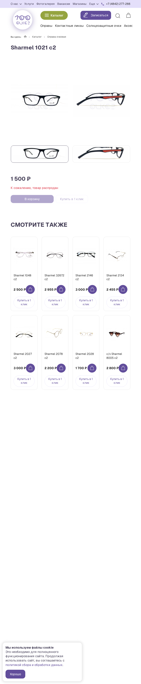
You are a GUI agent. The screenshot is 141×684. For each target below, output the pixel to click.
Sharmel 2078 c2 (54, 355)
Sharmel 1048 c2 (22, 277)
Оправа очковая (56, 36)
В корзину (32, 199)
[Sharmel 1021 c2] (39, 101)
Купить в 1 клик (72, 199)
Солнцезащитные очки (103, 25)
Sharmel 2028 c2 (84, 355)
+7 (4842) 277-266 (118, 3)
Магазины (79, 3)
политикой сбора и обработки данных (34, 665)
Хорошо (15, 674)
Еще (92, 3)
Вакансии (63, 3)
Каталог (57, 15)
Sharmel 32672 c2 (54, 277)
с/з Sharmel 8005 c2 (114, 355)
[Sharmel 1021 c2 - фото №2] (101, 101)
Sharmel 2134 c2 (115, 277)
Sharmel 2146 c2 (84, 277)
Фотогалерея (45, 3)
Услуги (29, 3)
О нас (15, 3)
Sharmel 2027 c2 (23, 355)
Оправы (46, 25)
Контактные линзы (69, 25)
